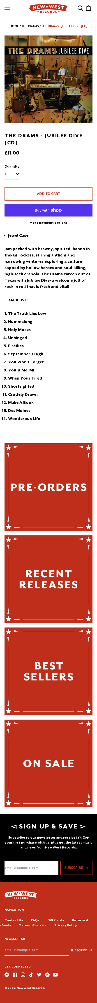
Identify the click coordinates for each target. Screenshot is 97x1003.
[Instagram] (23, 974)
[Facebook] (15, 974)
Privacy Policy (65, 925)
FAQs (35, 920)
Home (14, 26)
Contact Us (14, 920)
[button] (80, 8)
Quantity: (12, 166)
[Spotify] (47, 974)
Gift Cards (55, 920)
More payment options (48, 222)
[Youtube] (55, 974)
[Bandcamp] (7, 974)
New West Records (30, 988)
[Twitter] (39, 974)
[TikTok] (31, 974)
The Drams (30, 26)
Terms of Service (32, 925)
